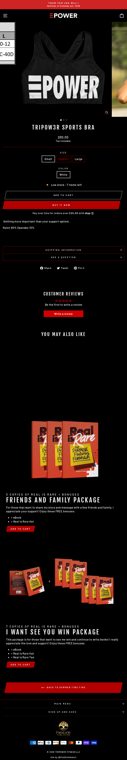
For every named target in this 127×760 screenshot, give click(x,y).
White (63, 174)
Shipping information (63, 250)
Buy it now (61, 205)
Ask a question (63, 257)
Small (48, 159)
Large (78, 159)
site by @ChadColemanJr (63, 757)
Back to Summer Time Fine (66, 687)
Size (63, 152)
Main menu (62, 703)
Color (63, 168)
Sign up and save (62, 712)
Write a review (63, 313)
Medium (63, 159)
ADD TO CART (21, 528)
